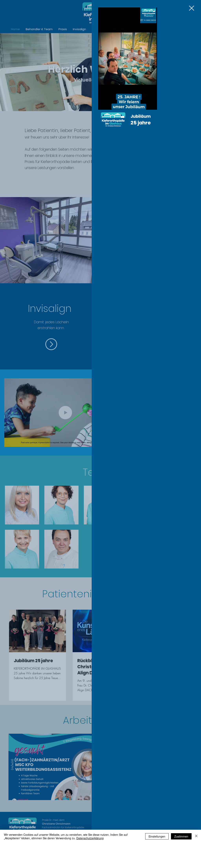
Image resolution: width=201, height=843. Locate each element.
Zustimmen (181, 836)
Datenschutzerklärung (90, 838)
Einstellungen (157, 836)
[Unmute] (109, 104)
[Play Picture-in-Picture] (145, 104)
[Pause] (103, 104)
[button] (191, 8)
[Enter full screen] (151, 104)
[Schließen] (196, 836)
